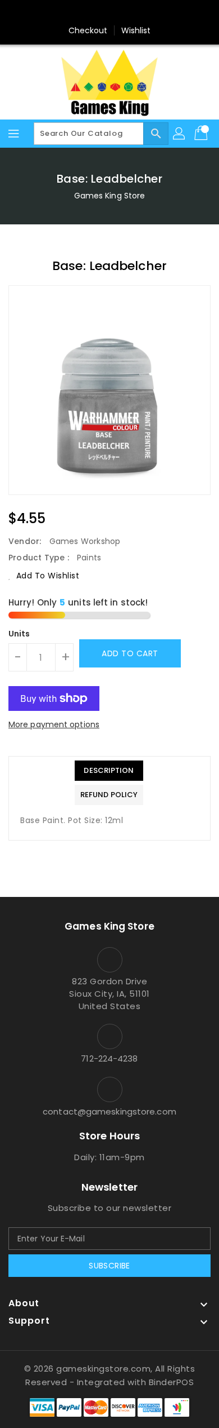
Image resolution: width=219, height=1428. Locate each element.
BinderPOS (171, 1382)
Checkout (88, 30)
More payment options (53, 724)
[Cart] (202, 133)
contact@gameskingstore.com (109, 1111)
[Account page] (179, 133)
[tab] (109, 771)
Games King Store (109, 195)
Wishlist (136, 30)
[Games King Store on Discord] (130, 13)
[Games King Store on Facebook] (88, 13)
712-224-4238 (109, 1058)
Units (19, 634)
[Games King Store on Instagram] (109, 13)
